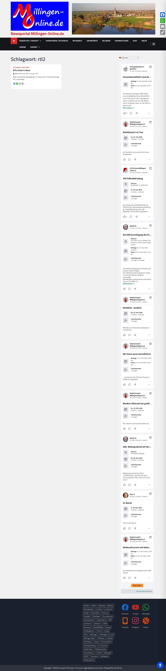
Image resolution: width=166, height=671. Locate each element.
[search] (153, 44)
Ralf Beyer (88, 641)
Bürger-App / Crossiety (29, 40)
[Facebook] (163, 15)
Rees (96, 641)
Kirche (144, 40)
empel (86, 612)
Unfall (99, 652)
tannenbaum (89, 652)
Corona (99, 609)
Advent (86, 605)
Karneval (87, 627)
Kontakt (33, 47)
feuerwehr (95, 612)
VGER (86, 656)
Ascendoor (99, 668)
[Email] (163, 26)
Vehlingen (107, 652)
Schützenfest (106, 641)
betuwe (102, 605)
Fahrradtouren (121, 40)
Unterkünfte (92, 40)
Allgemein (16, 67)
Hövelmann (101, 620)
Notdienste (77, 40)
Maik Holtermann (20, 74)
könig (106, 631)
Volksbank (104, 656)
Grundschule (108, 616)
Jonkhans (87, 623)
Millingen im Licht (107, 634)
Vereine (22, 47)
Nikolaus (101, 638)
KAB (105, 623)
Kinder (108, 627)
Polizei (109, 638)
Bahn (94, 605)
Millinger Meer (89, 638)
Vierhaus (94, 656)
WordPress (118, 668)
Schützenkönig (89, 645)
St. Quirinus (102, 645)
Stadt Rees (25, 67)
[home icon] (14, 41)
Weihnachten (89, 660)
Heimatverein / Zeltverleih (57, 40)
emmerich (108, 609)
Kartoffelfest (98, 627)
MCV (85, 634)
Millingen (106, 40)
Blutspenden (89, 609)
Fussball (87, 616)
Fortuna (105, 612)
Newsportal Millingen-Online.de (37, 33)
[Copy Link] (163, 32)
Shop (135, 40)
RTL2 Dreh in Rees (21, 70)
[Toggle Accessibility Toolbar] (160, 665)
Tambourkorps (100, 649)
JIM (110, 620)
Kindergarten (89, 631)
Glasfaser (96, 616)
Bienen (110, 605)
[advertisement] (113, 18)
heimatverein (89, 620)
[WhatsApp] (163, 21)
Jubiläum (97, 623)
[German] (120, 57)
